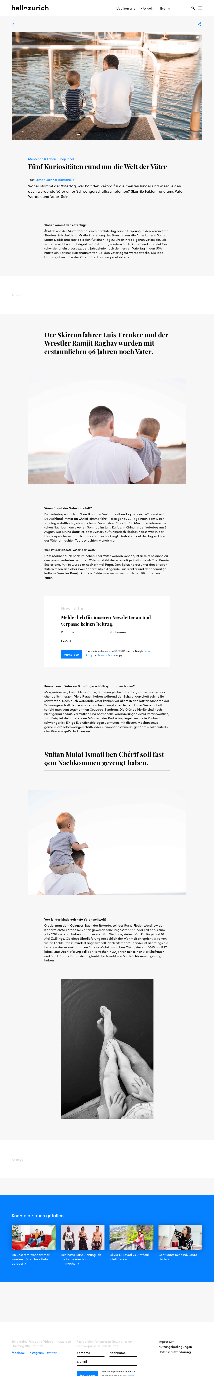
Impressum (166, 1341)
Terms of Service (107, 655)
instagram (37, 1352)
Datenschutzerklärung (174, 1352)
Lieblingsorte (125, 8)
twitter (52, 1352)
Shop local (66, 158)
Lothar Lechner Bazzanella (55, 179)
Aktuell (148, 8)
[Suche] (193, 8)
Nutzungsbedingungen (175, 1346)
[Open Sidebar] (200, 8)
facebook (19, 1352)
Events (165, 8)
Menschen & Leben (42, 158)
